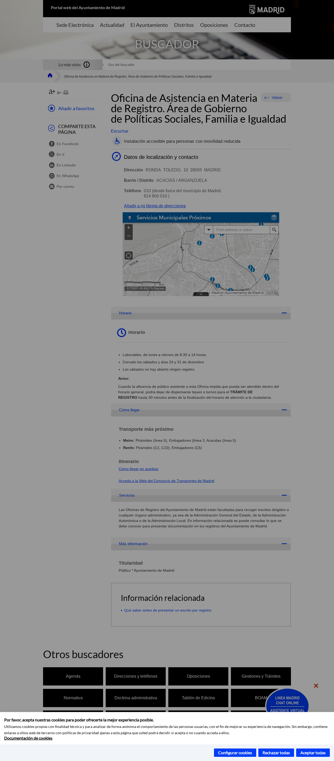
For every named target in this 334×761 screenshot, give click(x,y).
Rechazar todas (276, 752)
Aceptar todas (313, 752)
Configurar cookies (235, 752)
